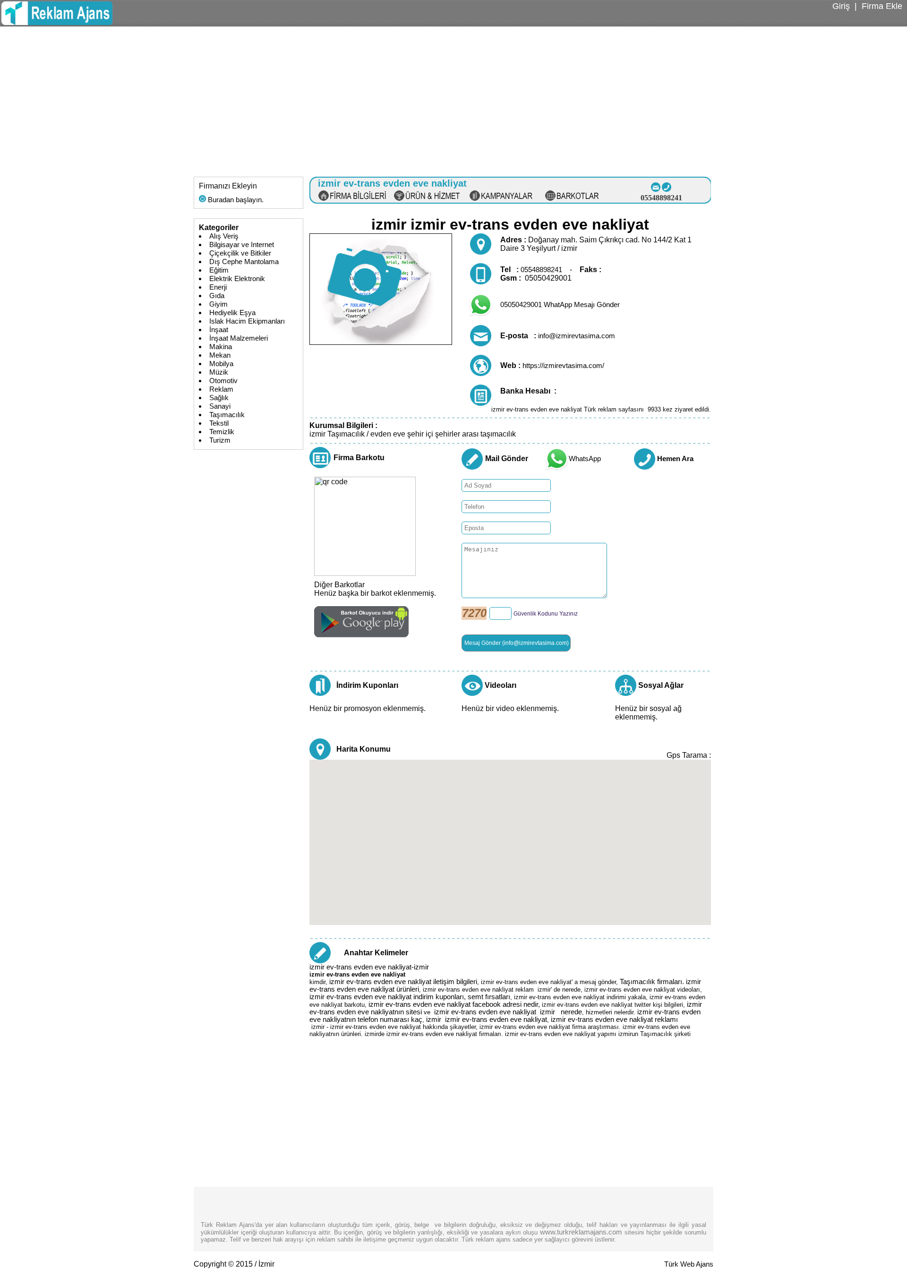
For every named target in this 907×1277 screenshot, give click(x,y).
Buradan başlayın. (235, 200)
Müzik (218, 372)
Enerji (218, 287)
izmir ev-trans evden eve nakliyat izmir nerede (508, 1012)
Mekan (220, 355)
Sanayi (220, 406)
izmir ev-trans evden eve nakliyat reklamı (614, 1019)
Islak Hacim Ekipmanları (247, 321)
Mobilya (221, 364)
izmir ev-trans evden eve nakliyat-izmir (369, 967)
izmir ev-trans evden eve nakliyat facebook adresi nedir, (455, 1004)
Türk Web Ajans (688, 1264)
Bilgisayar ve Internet (241, 245)
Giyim (218, 304)
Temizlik (221, 432)
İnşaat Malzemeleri (238, 338)
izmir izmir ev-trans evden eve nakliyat (486, 1019)
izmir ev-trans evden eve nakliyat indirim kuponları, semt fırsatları (409, 997)
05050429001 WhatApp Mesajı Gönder (560, 305)
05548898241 (541, 270)
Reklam (221, 389)
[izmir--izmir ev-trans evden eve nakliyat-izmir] (56, 22)
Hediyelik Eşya (232, 313)
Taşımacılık (227, 415)
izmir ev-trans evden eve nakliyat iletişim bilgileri (403, 982)
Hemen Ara (675, 459)
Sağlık (219, 398)
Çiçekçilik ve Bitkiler (240, 253)
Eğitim (219, 270)
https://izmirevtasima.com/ (563, 365)
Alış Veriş (224, 236)
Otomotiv (223, 381)
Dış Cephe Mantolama (244, 262)
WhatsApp (585, 459)
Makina (220, 347)
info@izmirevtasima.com (576, 336)
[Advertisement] (453, 97)
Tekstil (219, 423)
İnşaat (218, 330)
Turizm (220, 440)
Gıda (216, 296)
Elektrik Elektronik (237, 279)
